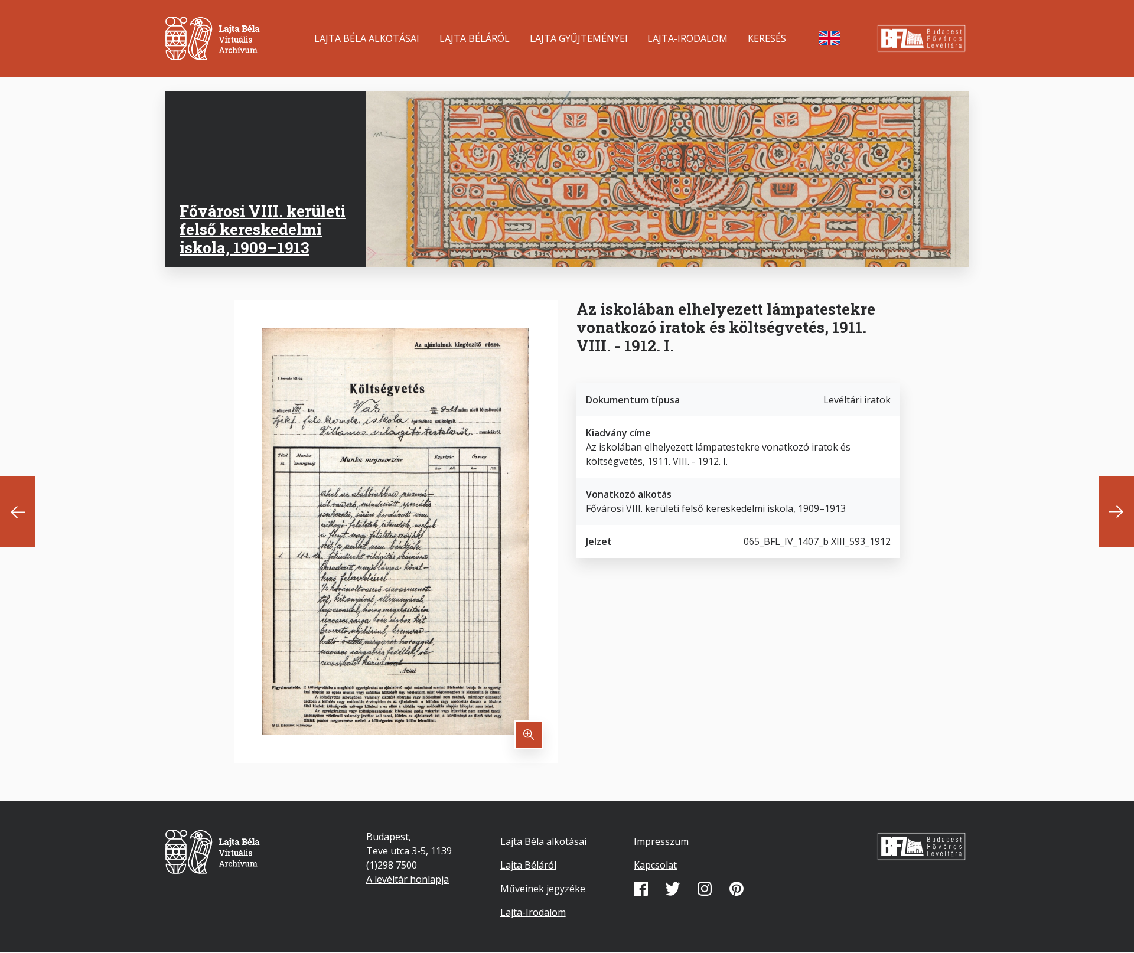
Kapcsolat (655, 865)
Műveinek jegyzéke (542, 888)
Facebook (641, 888)
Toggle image (528, 734)
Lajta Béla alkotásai (366, 38)
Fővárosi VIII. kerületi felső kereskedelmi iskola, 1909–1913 (263, 229)
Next (1116, 511)
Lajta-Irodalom (687, 38)
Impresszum (661, 841)
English (829, 38)
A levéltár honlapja (407, 879)
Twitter (673, 888)
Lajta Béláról (474, 38)
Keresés (767, 38)
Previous (17, 511)
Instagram (705, 888)
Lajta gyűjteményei (579, 38)
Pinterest (736, 888)
